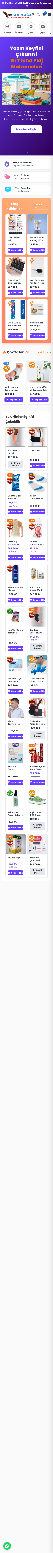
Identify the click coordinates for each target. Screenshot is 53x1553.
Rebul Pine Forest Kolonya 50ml (15, 813)
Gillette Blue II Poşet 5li (14, 497)
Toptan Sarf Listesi (26, 142)
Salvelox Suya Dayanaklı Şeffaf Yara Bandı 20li (14, 680)
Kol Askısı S (35, 450)
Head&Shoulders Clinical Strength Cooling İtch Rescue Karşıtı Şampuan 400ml (15, 589)
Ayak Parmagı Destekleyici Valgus (11, 388)
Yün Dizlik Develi (12, 452)
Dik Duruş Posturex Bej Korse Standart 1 (15, 543)
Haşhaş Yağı (14, 857)
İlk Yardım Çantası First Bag (36, 859)
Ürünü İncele (16, 464)
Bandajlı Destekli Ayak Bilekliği (36, 631)
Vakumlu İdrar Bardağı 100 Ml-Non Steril (37, 239)
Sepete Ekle (17, 250)
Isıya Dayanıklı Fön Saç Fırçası (37, 281)
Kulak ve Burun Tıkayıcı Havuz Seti (37, 680)
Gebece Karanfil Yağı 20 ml (37, 543)
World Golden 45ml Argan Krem (36, 324)
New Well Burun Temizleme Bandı (15, 631)
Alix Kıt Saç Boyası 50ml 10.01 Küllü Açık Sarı (37, 589)
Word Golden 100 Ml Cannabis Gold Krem (38, 388)
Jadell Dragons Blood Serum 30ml (37, 768)
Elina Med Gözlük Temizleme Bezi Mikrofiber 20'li (15, 768)
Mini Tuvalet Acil (14, 239)
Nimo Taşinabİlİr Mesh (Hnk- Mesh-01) (13, 722)
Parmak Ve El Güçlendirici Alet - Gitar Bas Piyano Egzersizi (15, 281)
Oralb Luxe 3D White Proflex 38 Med (14, 324)
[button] (50, 96)
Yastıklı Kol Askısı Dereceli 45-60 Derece (37, 722)
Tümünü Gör (38, 206)
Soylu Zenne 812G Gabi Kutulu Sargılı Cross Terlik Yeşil (36, 813)
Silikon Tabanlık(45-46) (36, 497)
